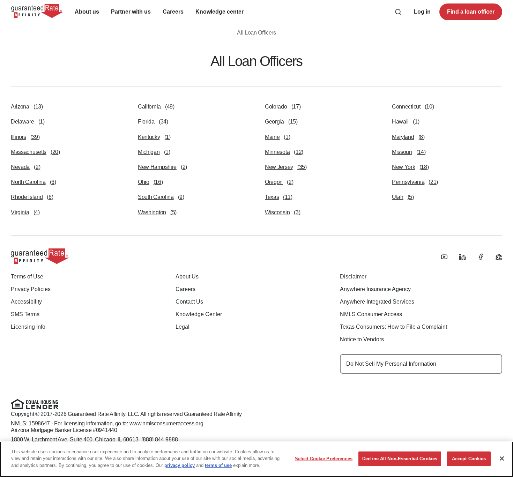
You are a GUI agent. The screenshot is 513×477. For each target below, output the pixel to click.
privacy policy (179, 465)
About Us (187, 277)
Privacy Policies (31, 289)
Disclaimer (353, 277)
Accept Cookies (469, 458)
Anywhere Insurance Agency (375, 289)
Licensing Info (28, 327)
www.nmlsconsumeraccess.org (166, 423)
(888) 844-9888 (159, 439)
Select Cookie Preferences (323, 458)
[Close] (502, 458)
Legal (182, 327)
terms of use (218, 465)
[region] (256, 459)
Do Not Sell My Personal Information (391, 364)
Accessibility (26, 302)
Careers (185, 289)
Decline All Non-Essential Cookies (399, 458)
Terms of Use (27, 277)
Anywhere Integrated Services (377, 302)
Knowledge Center (199, 314)
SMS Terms (25, 314)
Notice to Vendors (362, 339)
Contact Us (189, 302)
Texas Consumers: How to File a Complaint (393, 327)
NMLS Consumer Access (371, 314)
